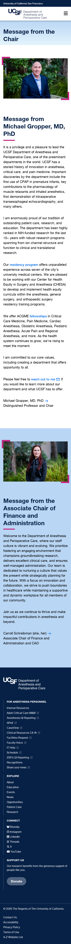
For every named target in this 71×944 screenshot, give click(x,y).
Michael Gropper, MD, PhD (23, 401)
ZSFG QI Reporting (18, 757)
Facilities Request (17, 738)
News (10, 797)
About (10, 782)
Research (12, 812)
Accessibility (10, 922)
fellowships (38, 316)
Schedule (12, 753)
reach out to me (43, 379)
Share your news (16, 767)
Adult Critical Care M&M (21, 713)
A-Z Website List (13, 937)
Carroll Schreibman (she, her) (24, 633)
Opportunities (15, 802)
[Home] (26, 14)
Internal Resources (18, 708)
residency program (24, 264)
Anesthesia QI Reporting (21, 718)
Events (11, 792)
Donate (16, 881)
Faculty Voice (15, 743)
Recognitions (14, 762)
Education (13, 787)
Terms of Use (11, 932)
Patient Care (14, 807)
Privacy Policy (11, 927)
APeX (10, 723)
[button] (65, 14)
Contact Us (10, 917)
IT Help (11, 748)
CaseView (13, 728)
